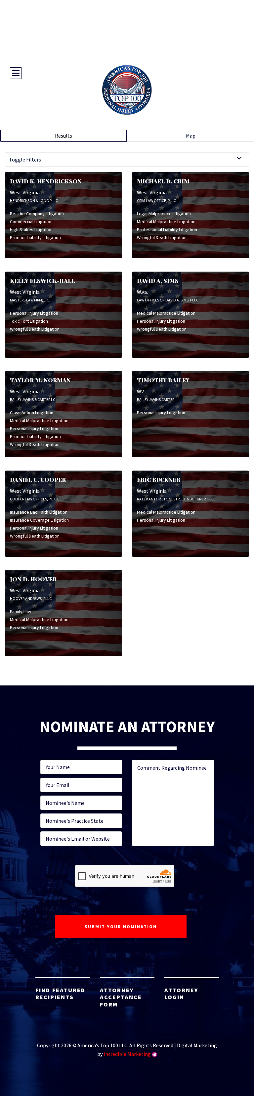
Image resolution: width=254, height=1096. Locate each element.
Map (190, 135)
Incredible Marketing (127, 1054)
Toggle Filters (25, 159)
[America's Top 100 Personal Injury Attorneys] (127, 90)
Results (63, 135)
